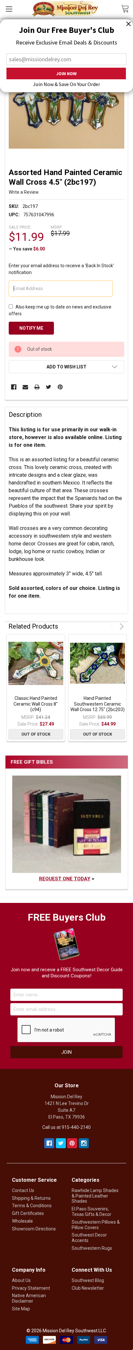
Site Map (21, 1308)
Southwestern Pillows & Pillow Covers (96, 1224)
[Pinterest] (60, 387)
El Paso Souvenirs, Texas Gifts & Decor (91, 1211)
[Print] (37, 387)
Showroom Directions (34, 1228)
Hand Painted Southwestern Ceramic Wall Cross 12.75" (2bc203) (97, 704)
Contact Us (23, 1190)
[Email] (25, 387)
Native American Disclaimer (29, 1298)
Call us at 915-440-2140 (66, 1127)
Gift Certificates (28, 1213)
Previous (112, 626)
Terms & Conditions (32, 1205)
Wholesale (22, 1221)
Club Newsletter (88, 1288)
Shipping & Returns (31, 1198)
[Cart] (127, 8)
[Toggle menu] (9, 9)
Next (121, 626)
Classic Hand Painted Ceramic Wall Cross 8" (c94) (36, 704)
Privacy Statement (31, 1288)
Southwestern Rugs (92, 1248)
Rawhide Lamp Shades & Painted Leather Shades (95, 1196)
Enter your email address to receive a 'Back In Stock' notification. (61, 269)
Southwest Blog (88, 1280)
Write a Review (24, 192)
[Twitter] (49, 387)
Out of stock (35, 734)
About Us (21, 1280)
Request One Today (64, 879)
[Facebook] (14, 387)
